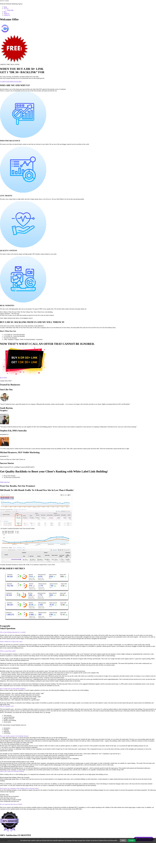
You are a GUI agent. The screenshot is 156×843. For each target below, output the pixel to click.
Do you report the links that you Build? (11, 804)
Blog (5, 12)
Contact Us (7, 15)
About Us (6, 13)
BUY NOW (3, 377)
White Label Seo (5, 482)
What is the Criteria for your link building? (12, 771)
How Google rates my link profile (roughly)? (13, 688)
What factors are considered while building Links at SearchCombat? (19, 788)
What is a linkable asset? (7, 706)
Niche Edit (10, 10)
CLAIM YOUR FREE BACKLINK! (11, 81)
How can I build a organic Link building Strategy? (14, 736)
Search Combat (4, 1)
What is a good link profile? (8, 651)
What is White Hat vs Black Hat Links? (11, 641)
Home (5, 7)
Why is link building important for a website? (13, 632)
